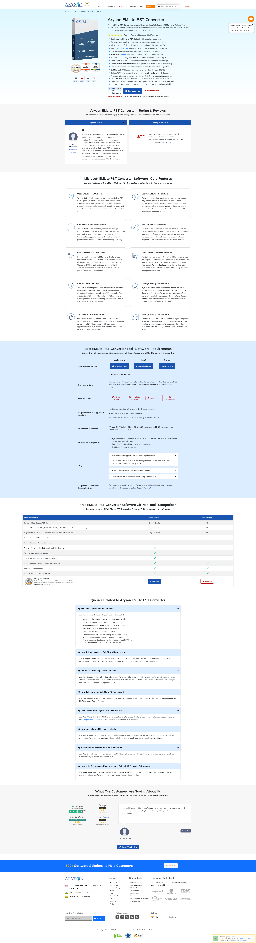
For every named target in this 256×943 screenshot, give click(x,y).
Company (132, 6)
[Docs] (94, 78)
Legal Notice (136, 882)
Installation (153, 398)
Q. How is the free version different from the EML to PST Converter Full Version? (114, 766)
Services (150, 6)
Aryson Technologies (241, 940)
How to (112, 899)
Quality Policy (115, 888)
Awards (113, 901)
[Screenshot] (76, 78)
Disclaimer (135, 893)
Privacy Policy (136, 885)
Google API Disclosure (139, 899)
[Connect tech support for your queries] (251, 19)
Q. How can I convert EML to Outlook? (95, 608)
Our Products (110, 6)
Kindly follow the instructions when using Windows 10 (134, 476)
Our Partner (114, 885)
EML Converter (122, 48)
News (112, 890)
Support (187, 6)
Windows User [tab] (114, 88)
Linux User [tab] (116, 93)
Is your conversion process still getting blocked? (131, 470)
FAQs (112, 904)
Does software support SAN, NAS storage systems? (133, 455)
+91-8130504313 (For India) (165, 917)
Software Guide (117, 398)
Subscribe (100, 918)
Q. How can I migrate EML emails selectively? (99, 729)
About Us (113, 882)
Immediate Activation (135, 398)
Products (170, 866)
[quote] (150, 488)
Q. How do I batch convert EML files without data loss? (103, 652)
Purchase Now (153, 91)
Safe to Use (135, 901)
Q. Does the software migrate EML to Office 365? (100, 710)
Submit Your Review (129, 847)
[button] (183, 831)
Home (100, 6)
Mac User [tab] (116, 91)
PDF (124, 54)
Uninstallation (170, 399)
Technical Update (116, 896)
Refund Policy (136, 888)
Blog (141, 6)
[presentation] (121, 122)
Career (133, 896)
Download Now (134, 91)
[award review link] (159, 142)
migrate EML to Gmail (92, 719)
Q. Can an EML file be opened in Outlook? (97, 671)
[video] (82, 78)
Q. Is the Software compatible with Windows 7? (100, 747)
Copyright (135, 890)
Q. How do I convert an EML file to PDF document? (101, 692)
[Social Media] (117, 917)
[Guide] (88, 78)
